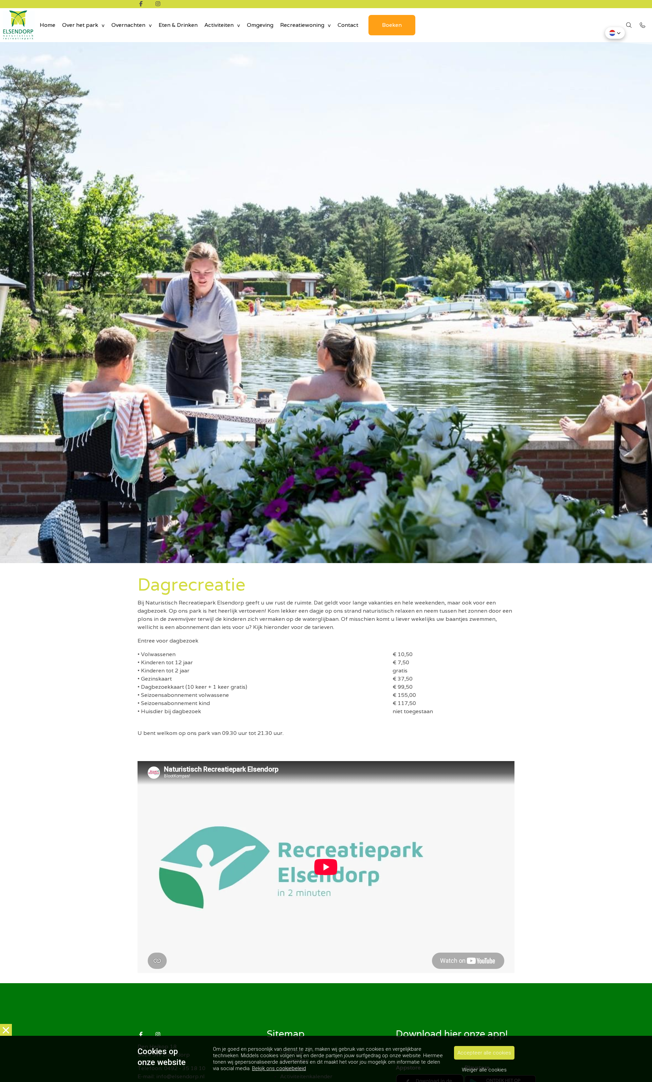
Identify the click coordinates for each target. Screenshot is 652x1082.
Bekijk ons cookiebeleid (279, 1068)
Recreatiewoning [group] (302, 25)
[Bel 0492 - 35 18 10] (642, 25)
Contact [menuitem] (348, 25)
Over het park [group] (80, 25)
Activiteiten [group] (219, 25)
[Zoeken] (494, 4)
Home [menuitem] (47, 25)
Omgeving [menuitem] (260, 25)
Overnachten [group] (128, 25)
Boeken (392, 25)
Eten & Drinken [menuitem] (178, 25)
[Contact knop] (507, 4)
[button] (615, 33)
